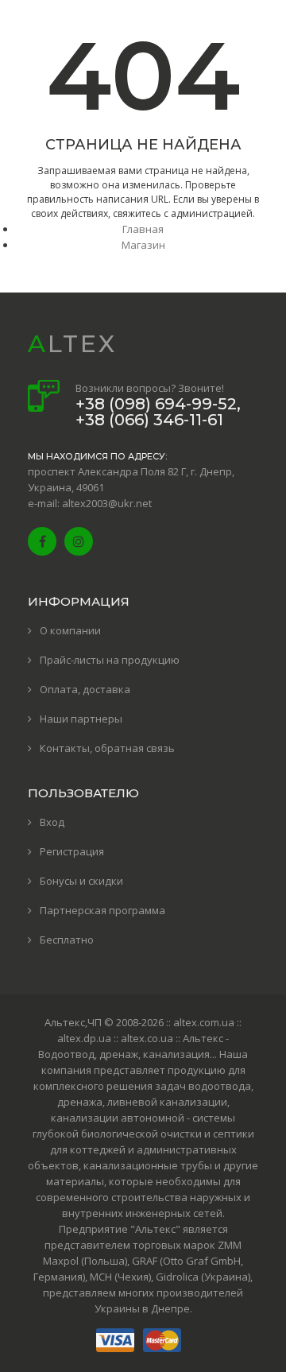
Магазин (143, 245)
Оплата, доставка (85, 689)
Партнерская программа (102, 910)
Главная (143, 229)
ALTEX (72, 344)
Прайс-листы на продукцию (110, 660)
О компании (70, 630)
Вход (52, 822)
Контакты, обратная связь (107, 748)
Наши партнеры (81, 718)
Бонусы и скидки (81, 881)
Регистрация (72, 851)
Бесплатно (67, 939)
